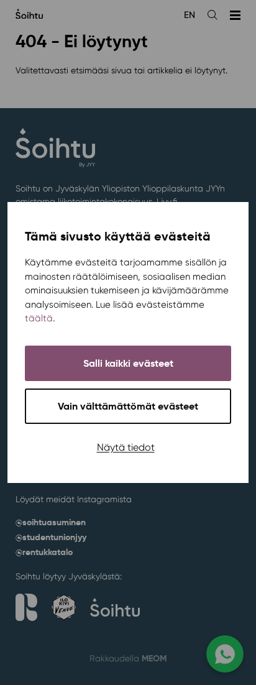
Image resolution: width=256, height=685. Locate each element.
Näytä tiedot (126, 447)
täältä (39, 318)
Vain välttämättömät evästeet (128, 406)
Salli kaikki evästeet (128, 363)
